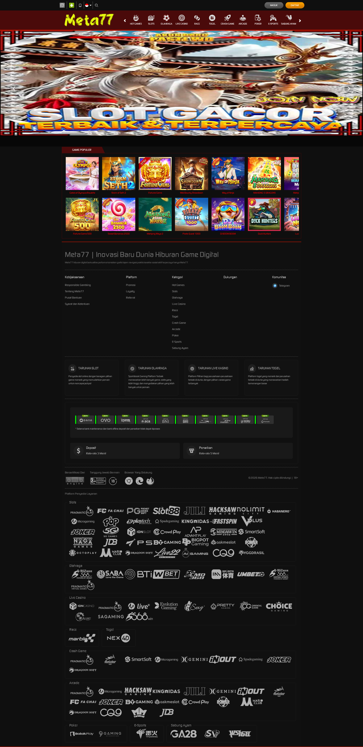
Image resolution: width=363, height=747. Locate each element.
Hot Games (136, 23)
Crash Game (227, 23)
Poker (258, 23)
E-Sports (273, 23)
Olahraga (166, 23)
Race (197, 23)
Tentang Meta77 (74, 291)
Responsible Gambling (78, 285)
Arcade (243, 23)
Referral (130, 297)
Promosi (130, 285)
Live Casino (182, 23)
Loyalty (130, 291)
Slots (151, 23)
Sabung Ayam (288, 23)
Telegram (284, 285)
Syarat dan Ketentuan (77, 304)
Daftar (295, 5)
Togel (212, 23)
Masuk (274, 5)
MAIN (85, 173)
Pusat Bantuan (73, 297)
